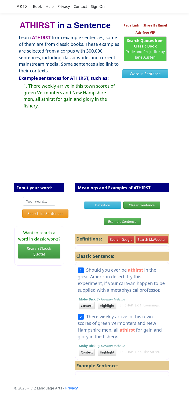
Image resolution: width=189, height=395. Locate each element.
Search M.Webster (152, 239)
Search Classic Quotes (39, 251)
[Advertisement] (94, 149)
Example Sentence (122, 221)
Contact (80, 6)
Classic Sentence (142, 205)
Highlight (107, 305)
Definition (102, 205)
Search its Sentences (45, 213)
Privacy (63, 6)
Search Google (121, 239)
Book (37, 6)
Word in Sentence (145, 73)
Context (87, 305)
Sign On (98, 6)
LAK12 (20, 6)
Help (50, 6)
